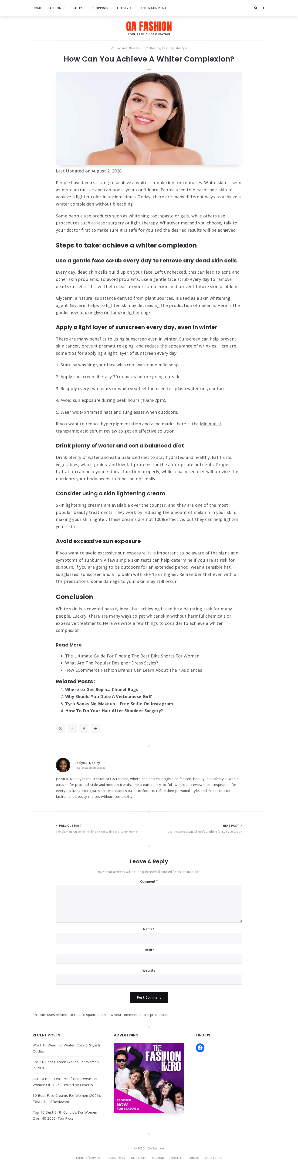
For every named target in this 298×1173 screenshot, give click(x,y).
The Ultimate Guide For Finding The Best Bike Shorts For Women (132, 656)
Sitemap (158, 1158)
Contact (193, 1158)
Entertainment (154, 8)
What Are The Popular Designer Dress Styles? (111, 663)
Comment (149, 881)
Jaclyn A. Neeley (87, 762)
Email (148, 950)
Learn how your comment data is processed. (132, 1014)
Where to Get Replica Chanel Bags (101, 689)
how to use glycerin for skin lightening (109, 312)
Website (148, 970)
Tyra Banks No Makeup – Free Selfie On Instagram (119, 703)
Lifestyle (124, 8)
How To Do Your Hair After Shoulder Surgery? (114, 710)
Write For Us (213, 1158)
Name (149, 929)
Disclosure (138, 1158)
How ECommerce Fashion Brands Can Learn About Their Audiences (133, 670)
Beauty (76, 8)
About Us (176, 1158)
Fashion (54, 8)
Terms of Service (88, 1158)
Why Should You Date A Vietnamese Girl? (108, 696)
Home (37, 8)
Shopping (99, 8)
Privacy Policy (115, 1158)
